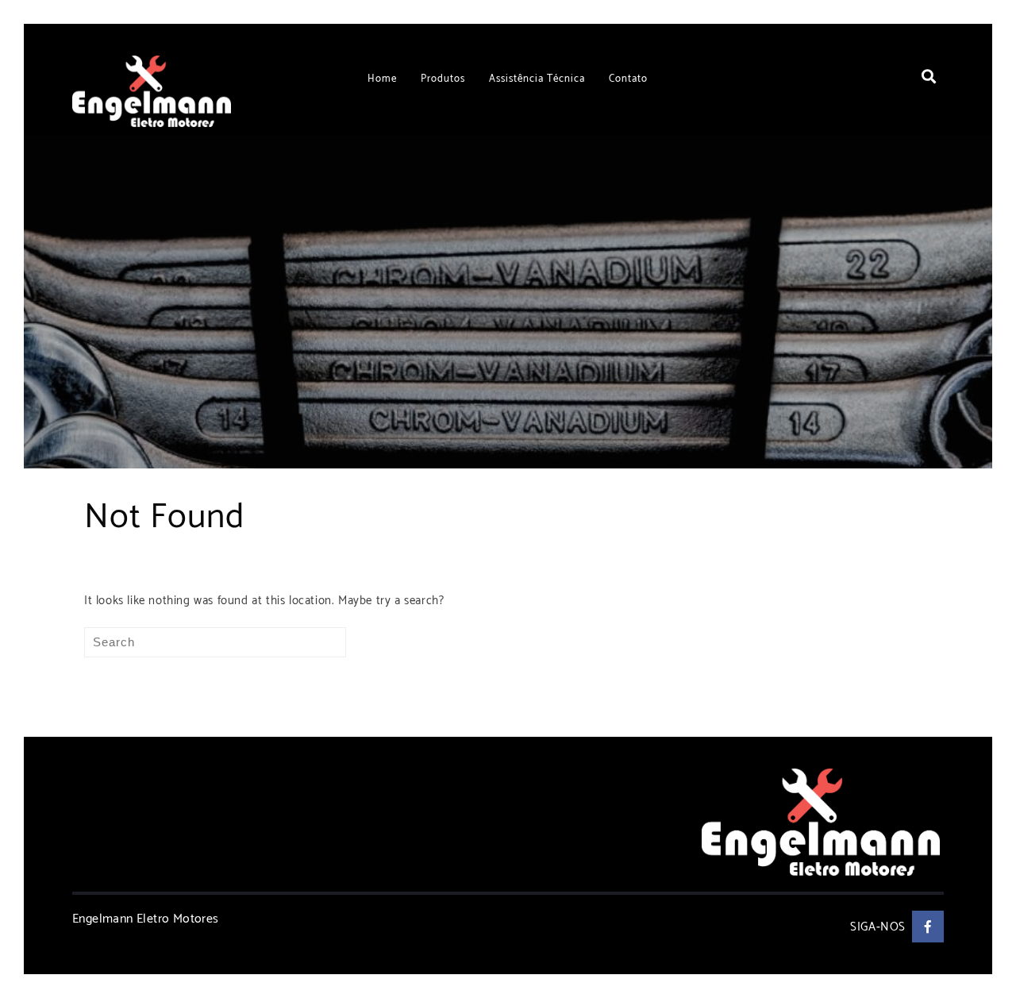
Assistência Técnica (537, 79)
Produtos (443, 79)
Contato (628, 79)
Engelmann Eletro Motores (145, 919)
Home (382, 79)
